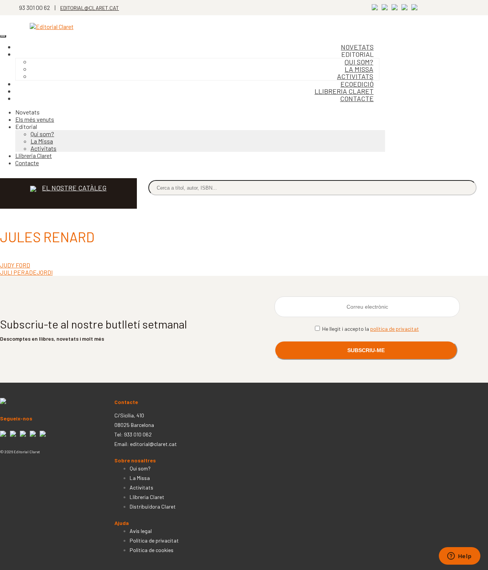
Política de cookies (151, 550)
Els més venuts (34, 119)
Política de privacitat (154, 540)
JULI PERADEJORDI (26, 272)
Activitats (43, 148)
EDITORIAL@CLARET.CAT (89, 8)
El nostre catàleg (74, 188)
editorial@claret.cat (153, 444)
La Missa (41, 141)
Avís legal (141, 531)
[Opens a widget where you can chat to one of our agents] (459, 556)
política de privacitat (394, 328)
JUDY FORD (15, 265)
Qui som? (42, 133)
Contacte (357, 98)
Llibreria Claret (33, 155)
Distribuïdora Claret (153, 506)
